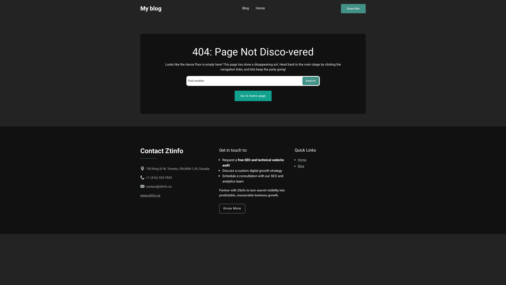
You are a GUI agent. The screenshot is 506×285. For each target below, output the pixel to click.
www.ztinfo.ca (150, 195)
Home (260, 8)
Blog (245, 8)
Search (311, 81)
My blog (150, 8)
